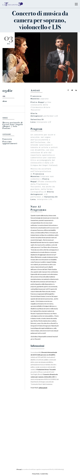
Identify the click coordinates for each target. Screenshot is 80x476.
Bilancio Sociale (10, 438)
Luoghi (31, 440)
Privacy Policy (36, 474)
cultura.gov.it (43, 387)
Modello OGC (8, 450)
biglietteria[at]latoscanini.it (63, 444)
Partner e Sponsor (36, 431)
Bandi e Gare (8, 447)
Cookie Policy (44, 474)
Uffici (5, 435)
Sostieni (31, 437)
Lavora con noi (35, 434)
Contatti (32, 443)
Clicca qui (18, 469)
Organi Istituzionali (11, 432)
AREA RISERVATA (9, 453)
